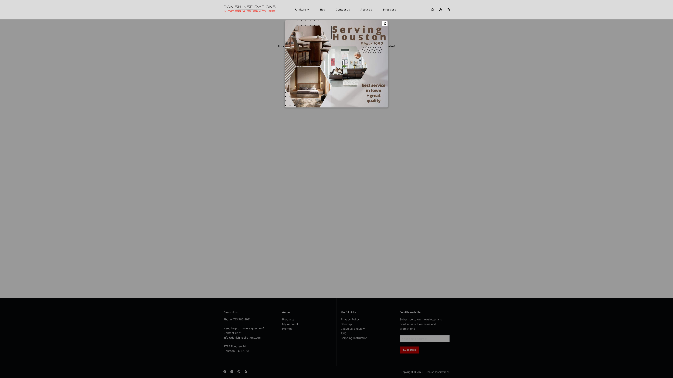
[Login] (440, 9)
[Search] (432, 9)
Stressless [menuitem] (389, 9)
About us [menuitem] (366, 9)
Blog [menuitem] (322, 9)
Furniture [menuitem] (300, 9)
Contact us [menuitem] (343, 9)
